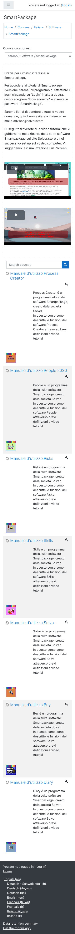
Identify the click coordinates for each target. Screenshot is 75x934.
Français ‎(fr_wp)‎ (18, 902)
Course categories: (16, 48)
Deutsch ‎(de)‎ (16, 893)
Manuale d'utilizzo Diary (31, 782)
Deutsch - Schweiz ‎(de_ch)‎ (26, 884)
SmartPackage (19, 34)
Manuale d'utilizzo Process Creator (34, 276)
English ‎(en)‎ (12, 879)
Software (55, 27)
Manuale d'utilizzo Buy (30, 705)
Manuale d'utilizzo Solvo (32, 623)
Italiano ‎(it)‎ (14, 916)
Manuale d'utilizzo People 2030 (38, 370)
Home (8, 27)
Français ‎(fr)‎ (15, 907)
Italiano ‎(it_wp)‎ (17, 911)
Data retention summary (20, 923)
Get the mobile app (17, 928)
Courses (24, 27)
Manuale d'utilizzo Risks (31, 458)
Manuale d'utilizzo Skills (31, 540)
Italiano (39, 27)
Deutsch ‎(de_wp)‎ (19, 888)
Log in (66, 5)
